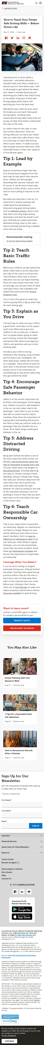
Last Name (6, 811)
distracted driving (11, 470)
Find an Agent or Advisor (22, 628)
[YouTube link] (29, 891)
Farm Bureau (21, 587)
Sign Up (35, 826)
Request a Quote (22, 620)
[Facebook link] (15, 891)
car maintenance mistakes (21, 551)
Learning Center (10, 8)
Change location (25, 884)
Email (4, 821)
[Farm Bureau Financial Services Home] (13, 3)
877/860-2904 (20, 935)
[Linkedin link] (22, 891)
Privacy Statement (9, 1035)
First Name (7, 800)
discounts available (12, 593)
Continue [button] (9, 1041)
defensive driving (18, 211)
